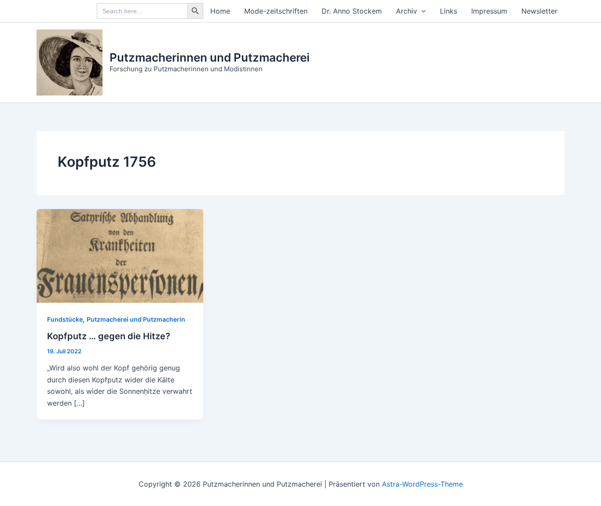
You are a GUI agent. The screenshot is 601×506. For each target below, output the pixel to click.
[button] (421, 11)
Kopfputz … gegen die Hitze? (108, 336)
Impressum (489, 11)
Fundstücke (65, 319)
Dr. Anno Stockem (352, 11)
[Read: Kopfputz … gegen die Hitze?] (120, 255)
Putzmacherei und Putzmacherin (136, 319)
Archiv (406, 11)
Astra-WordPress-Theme (422, 484)
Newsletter (539, 11)
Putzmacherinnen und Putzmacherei (210, 57)
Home (220, 11)
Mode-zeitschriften (276, 11)
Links (448, 11)
